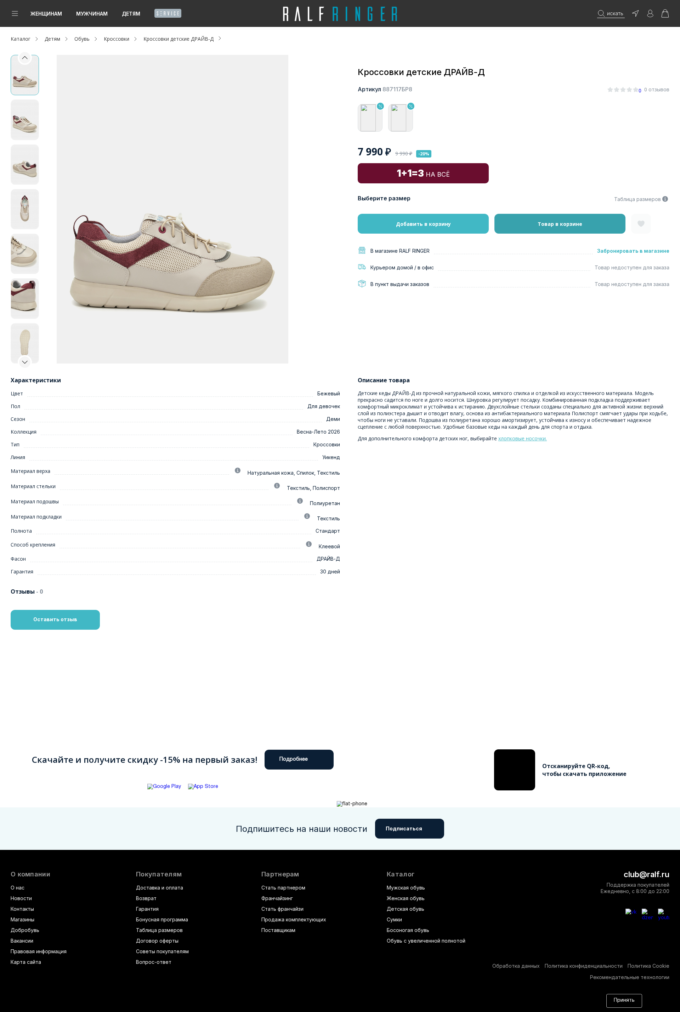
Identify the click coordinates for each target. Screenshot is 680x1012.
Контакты (22, 909)
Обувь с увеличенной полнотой (426, 941)
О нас (17, 888)
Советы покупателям (162, 951)
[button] (25, 362)
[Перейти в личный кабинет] (650, 16)
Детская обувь (405, 909)
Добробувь (25, 930)
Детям (131, 14)
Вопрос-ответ (153, 962)
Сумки (394, 919)
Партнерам (280, 874)
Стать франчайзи (282, 909)
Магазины (22, 919)
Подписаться (404, 828)
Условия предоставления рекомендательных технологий (182, 1004)
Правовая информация (39, 951)
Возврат (146, 898)
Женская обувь (406, 898)
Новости (21, 898)
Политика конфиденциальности (584, 966)
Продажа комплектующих (293, 919)
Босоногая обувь (408, 930)
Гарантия (147, 909)
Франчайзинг (277, 898)
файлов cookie (483, 997)
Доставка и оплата (159, 888)
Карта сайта (26, 962)
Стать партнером (283, 888)
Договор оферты (157, 941)
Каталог (400, 874)
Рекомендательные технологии (629, 977)
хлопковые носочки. (522, 438)
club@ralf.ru (646, 874)
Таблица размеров (637, 199)
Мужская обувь (406, 888)
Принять (624, 1000)
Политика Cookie (648, 966)
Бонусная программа (162, 919)
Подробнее (293, 759)
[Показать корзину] (665, 16)
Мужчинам (92, 14)
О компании (30, 874)
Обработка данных (516, 966)
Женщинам (46, 14)
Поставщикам (278, 930)
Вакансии (22, 941)
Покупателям (159, 874)
